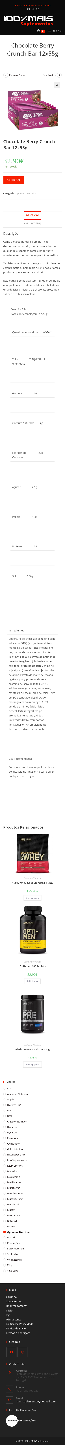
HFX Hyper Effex (16, 1154)
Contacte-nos (14, 1301)
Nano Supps (13, 1215)
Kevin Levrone (15, 1165)
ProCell (11, 1237)
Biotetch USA (14, 1105)
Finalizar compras (16, 1306)
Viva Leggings (14, 1259)
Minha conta (13, 1319)
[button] (57, 85)
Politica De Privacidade (19, 1324)
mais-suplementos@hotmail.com (36, 1401)
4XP (9, 1088)
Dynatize (12, 1132)
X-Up (9, 1265)
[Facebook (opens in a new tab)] (28, 9)
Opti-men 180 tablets (33, 966)
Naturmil (12, 1221)
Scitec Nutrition (15, 1248)
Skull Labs (12, 1254)
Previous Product (17, 75)
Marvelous (13, 1171)
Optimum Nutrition (26, 193)
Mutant (11, 1209)
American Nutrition (17, 1094)
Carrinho (11, 1297)
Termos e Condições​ (18, 1333)
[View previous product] (5, 75)
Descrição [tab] (32, 215)
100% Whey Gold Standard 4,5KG (32, 882)
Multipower (13, 1187)
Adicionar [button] (32, 981)
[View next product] (59, 75)
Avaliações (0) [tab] (32, 223)
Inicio (9, 1310)
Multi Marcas (14, 1182)
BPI (9, 1110)
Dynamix (12, 1127)
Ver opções (32, 897)
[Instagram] (22, 1352)
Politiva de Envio (16, 1328)
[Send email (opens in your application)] (37, 9)
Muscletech (13, 1204)
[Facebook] (11, 1352)
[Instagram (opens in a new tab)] (33, 9)
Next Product (49, 75)
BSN (9, 1116)
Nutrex (11, 1226)
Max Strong (13, 1176)
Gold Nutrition (15, 1149)
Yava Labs (12, 1270)
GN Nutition (13, 1143)
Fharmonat (13, 1138)
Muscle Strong (15, 1198)
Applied (11, 1099)
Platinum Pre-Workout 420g (32, 1049)
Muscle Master (15, 1193)
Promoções (13, 1243)
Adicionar (14, 179)
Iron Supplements (17, 1160)
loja (8, 1315)
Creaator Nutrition (17, 1121)
